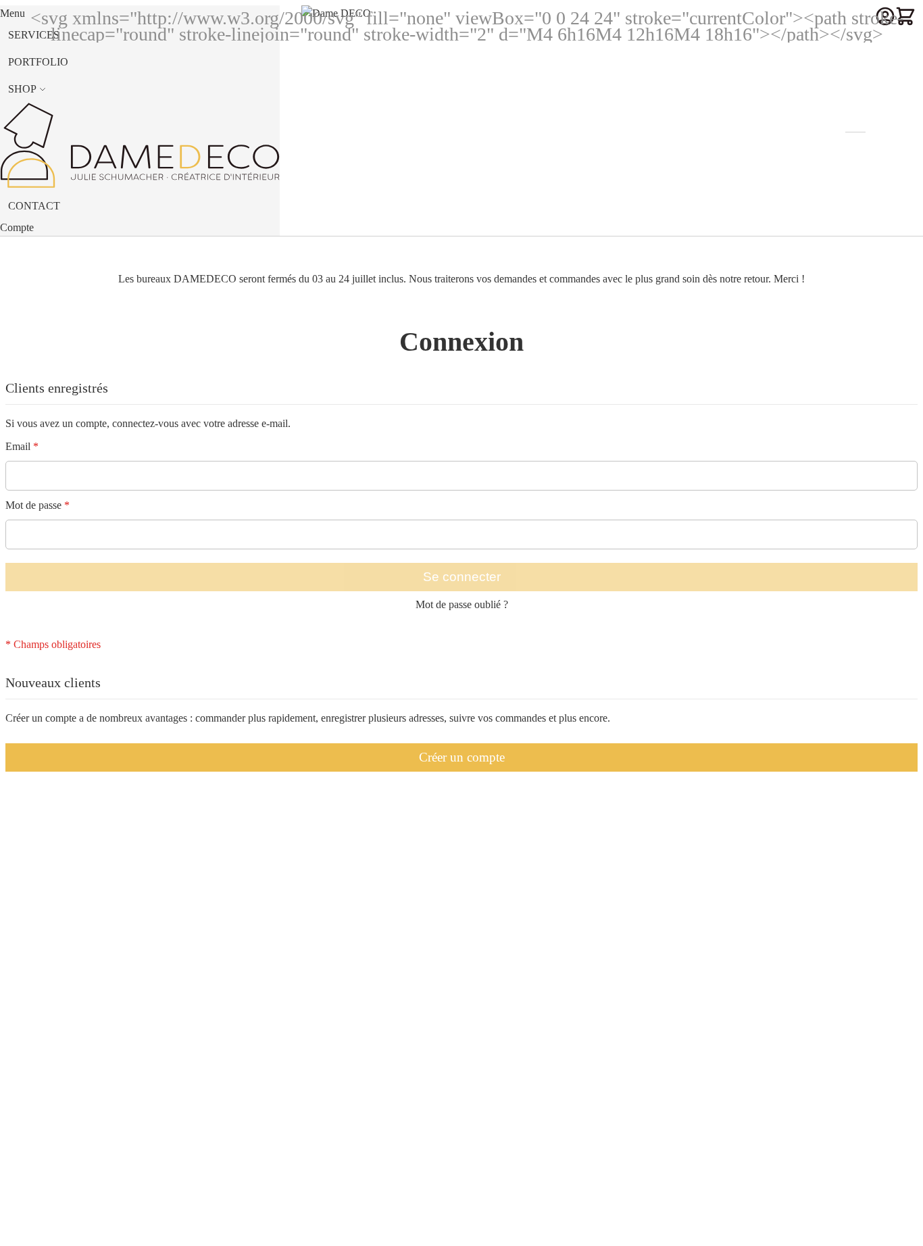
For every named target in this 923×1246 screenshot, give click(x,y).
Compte (17, 227)
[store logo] (353, 117)
